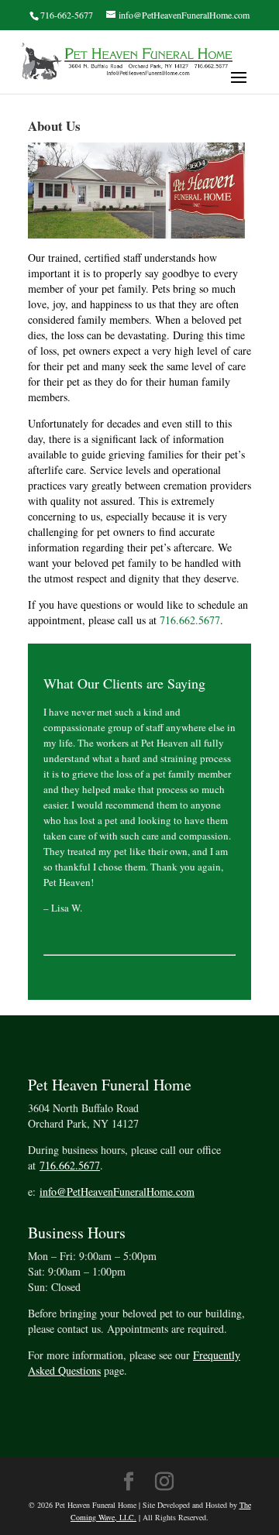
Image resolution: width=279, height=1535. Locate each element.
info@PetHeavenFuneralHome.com (117, 1191)
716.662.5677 (190, 620)
